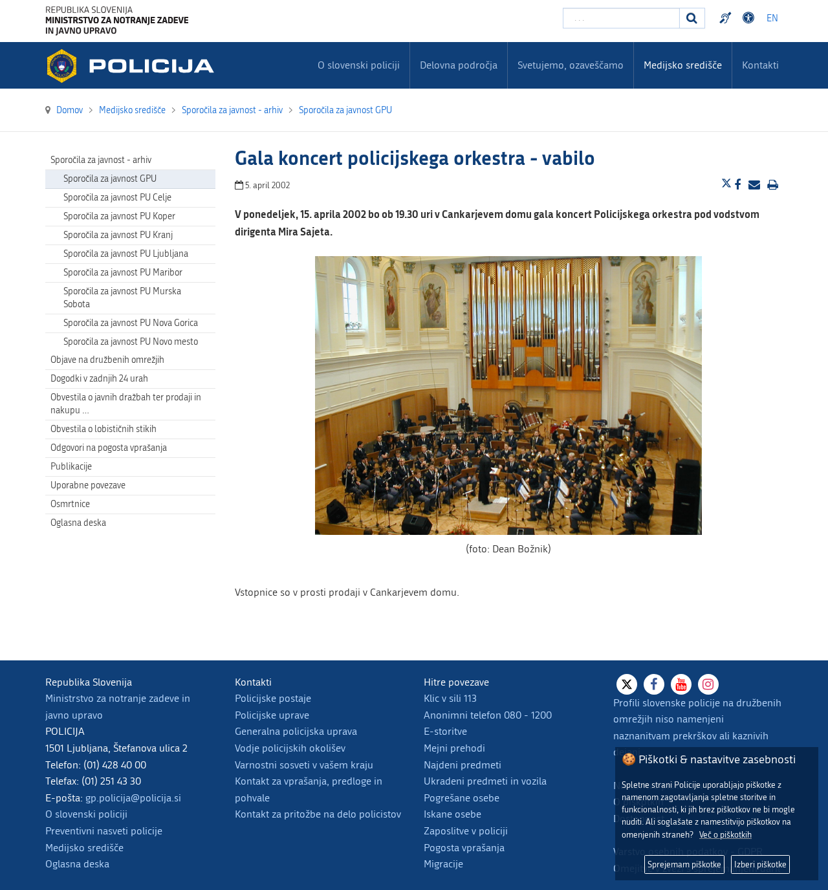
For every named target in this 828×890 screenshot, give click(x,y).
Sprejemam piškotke (684, 864)
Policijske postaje (273, 698)
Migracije (443, 864)
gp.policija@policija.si (133, 798)
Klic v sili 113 (450, 698)
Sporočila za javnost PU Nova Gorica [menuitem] (130, 323)
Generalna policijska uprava (296, 731)
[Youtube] (681, 684)
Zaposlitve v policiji (466, 831)
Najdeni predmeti (462, 765)
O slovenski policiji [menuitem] (359, 65)
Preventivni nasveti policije (103, 831)
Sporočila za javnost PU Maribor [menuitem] (122, 272)
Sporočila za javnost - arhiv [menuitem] (100, 160)
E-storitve (445, 731)
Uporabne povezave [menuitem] (87, 485)
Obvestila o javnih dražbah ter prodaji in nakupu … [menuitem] (125, 404)
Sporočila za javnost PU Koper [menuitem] (119, 216)
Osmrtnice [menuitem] (70, 504)
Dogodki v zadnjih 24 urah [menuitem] (99, 378)
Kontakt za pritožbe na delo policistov (318, 814)
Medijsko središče (84, 847)
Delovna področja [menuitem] (458, 65)
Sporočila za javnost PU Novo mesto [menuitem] (130, 341)
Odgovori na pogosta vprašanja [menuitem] (108, 447)
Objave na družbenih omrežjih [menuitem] (107, 359)
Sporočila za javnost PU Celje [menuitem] (117, 197)
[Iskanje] (692, 18)
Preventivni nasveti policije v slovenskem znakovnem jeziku (727, 18)
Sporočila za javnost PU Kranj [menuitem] (118, 235)
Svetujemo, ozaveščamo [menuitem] (571, 65)
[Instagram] (708, 684)
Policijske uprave (272, 715)
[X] (626, 684)
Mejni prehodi (454, 748)
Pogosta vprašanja (464, 847)
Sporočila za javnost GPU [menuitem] (110, 178)
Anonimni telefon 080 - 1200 (488, 715)
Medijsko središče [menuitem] (683, 65)
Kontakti (760, 65)
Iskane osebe (452, 814)
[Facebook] (654, 684)
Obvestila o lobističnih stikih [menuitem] (103, 429)
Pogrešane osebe (461, 798)
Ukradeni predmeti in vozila (485, 781)
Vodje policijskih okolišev (290, 748)
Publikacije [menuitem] (71, 466)
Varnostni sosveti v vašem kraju (304, 765)
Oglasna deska (78, 522)
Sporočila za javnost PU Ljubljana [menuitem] (125, 253)
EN (772, 18)
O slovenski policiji (86, 814)
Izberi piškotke (760, 864)
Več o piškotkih (725, 835)
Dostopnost (750, 18)
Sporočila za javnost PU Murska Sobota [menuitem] (122, 298)
